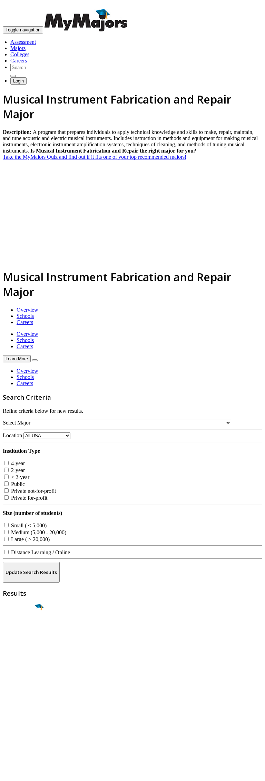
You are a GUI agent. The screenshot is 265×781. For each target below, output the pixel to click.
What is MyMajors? (24, 700)
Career (20, 660)
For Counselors (19, 707)
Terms (9, 772)
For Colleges (17, 713)
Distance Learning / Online (40, 552)
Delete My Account (24, 725)
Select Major (16, 423)
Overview (27, 310)
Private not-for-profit (33, 491)
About (11, 686)
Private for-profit (28, 498)
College (21, 646)
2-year (17, 470)
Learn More (17, 358)
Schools (25, 316)
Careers (18, 61)
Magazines (14, 719)
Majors (18, 48)
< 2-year (19, 477)
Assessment (23, 42)
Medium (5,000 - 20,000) (38, 532)
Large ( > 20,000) (30, 539)
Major (19, 631)
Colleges (19, 54)
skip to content (248, 5)
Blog (8, 731)
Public (17, 484)
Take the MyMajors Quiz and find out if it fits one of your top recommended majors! (94, 157)
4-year (17, 463)
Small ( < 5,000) (28, 525)
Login (18, 81)
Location (12, 435)
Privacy (28, 772)
